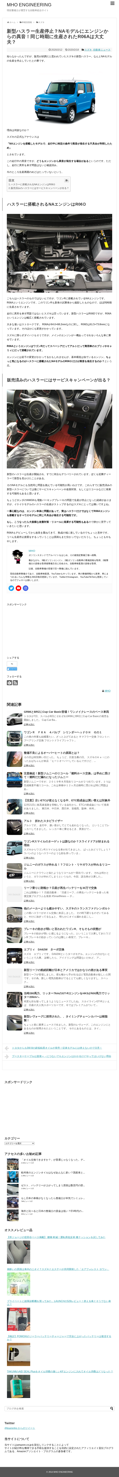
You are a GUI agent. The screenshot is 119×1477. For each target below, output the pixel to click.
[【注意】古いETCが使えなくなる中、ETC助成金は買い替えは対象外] (14, 806)
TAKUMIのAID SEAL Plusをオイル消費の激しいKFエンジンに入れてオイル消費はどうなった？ (60, 1371)
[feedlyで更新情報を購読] (9, 682)
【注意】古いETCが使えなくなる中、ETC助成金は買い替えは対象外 (67, 800)
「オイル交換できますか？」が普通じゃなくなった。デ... (53, 1159)
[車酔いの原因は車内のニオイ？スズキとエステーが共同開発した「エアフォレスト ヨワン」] (18, 1284)
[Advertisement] (33, 628)
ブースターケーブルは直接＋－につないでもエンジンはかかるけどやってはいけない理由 (61, 1056)
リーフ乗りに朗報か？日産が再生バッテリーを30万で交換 (60, 887)
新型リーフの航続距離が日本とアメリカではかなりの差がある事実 (66, 970)
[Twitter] (11, 588)
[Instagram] (25, 588)
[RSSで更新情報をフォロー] (15, 682)
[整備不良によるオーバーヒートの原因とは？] (14, 759)
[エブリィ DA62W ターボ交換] (14, 956)
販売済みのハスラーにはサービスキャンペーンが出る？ (40, 188)
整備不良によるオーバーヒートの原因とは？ (52, 752)
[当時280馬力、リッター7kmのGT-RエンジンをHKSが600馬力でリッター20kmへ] (14, 999)
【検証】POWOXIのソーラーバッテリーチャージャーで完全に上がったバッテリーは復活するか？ (59, 1338)
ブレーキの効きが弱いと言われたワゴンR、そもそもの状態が (62, 928)
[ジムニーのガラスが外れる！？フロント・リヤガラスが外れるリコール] (14, 871)
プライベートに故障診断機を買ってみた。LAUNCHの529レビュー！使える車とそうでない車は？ (59, 1303)
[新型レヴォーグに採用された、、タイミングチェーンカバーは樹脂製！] (14, 1023)
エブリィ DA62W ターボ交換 (44, 949)
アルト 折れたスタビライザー (43, 820)
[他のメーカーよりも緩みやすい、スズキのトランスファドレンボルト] (14, 914)
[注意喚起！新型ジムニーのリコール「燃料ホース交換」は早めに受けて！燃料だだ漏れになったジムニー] (14, 779)
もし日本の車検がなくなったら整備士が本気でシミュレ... (53, 1198)
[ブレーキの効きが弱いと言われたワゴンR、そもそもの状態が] (14, 935)
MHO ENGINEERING (29, 4)
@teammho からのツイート (19, 1428)
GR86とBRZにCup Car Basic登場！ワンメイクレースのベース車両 (66, 711)
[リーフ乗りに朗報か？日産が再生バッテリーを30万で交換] (14, 894)
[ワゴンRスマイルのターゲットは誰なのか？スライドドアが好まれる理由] (14, 847)
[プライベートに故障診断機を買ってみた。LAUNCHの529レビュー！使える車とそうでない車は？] (18, 1319)
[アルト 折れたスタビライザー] (14, 827)
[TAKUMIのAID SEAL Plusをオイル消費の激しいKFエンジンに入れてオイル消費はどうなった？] (18, 1386)
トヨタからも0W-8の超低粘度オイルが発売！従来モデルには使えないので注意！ (57, 1048)
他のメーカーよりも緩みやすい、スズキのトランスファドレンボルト (67, 908)
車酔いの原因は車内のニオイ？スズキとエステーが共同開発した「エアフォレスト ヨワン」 (58, 1269)
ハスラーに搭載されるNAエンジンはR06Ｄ (33, 184)
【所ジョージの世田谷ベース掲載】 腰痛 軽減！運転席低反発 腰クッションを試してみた (56, 1237)
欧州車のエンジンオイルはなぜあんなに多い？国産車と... (53, 1172)
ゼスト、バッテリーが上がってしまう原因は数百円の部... (53, 1185)
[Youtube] (18, 588)
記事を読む (29, 724)
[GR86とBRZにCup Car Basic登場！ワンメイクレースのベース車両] (14, 718)
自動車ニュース (101, 49)
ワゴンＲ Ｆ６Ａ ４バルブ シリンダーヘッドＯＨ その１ (63, 732)
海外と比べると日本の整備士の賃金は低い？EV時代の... (52, 1211)
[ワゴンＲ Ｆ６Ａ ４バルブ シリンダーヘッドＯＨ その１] (14, 738)
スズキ (88, 49)
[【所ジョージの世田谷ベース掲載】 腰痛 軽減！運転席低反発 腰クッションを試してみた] (18, 1252)
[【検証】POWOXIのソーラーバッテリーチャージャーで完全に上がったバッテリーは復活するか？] (18, 1354)
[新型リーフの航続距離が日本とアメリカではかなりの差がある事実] (14, 976)
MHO (107, 691)
